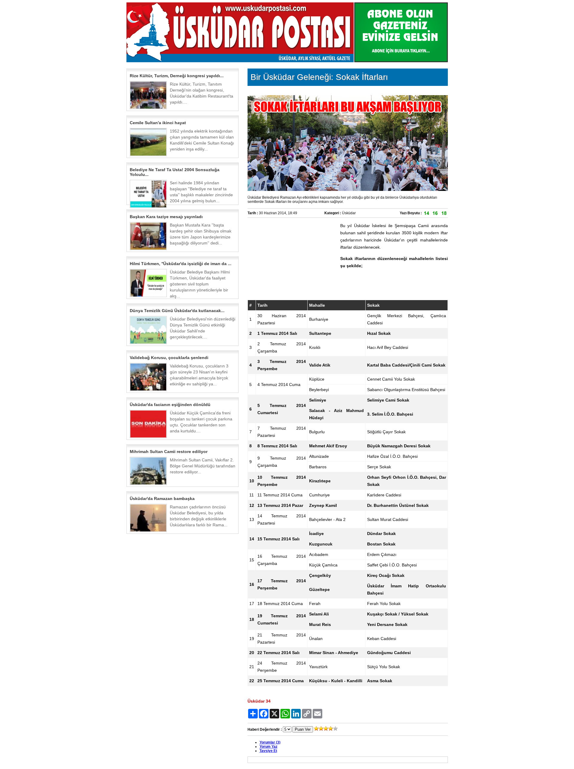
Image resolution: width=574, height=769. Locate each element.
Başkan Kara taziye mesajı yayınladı (166, 216)
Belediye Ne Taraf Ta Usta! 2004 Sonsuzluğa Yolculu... (174, 172)
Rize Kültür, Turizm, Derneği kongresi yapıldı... (177, 75)
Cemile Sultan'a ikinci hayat (158, 122)
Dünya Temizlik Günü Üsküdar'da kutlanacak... (177, 310)
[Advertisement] (292, 259)
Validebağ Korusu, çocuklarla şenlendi (169, 357)
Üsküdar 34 (259, 701)
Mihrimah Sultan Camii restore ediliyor (168, 451)
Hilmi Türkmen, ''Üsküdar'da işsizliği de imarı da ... (180, 263)
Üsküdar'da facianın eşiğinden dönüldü (170, 404)
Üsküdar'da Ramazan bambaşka (162, 498)
